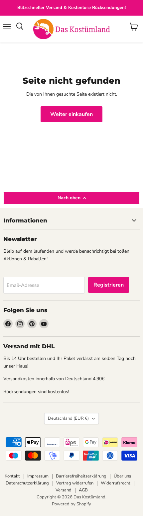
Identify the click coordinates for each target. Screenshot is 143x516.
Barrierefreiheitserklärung (81, 476)
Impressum (38, 476)
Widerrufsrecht (115, 483)
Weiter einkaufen (71, 114)
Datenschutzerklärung (27, 483)
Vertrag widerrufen (74, 483)
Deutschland (68, 418)
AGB (83, 490)
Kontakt (12, 476)
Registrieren (108, 285)
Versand (64, 490)
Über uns (122, 476)
